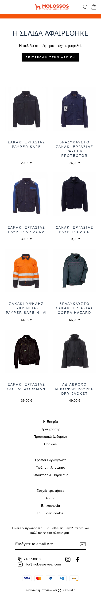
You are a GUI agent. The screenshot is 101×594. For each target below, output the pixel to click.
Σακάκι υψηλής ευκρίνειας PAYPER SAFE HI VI (26, 308)
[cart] (93, 7)
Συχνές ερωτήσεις (50, 490)
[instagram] (67, 559)
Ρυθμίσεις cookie (50, 513)
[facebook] (77, 559)
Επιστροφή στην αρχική (50, 57)
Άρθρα (51, 498)
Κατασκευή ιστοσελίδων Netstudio (50, 590)
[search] (85, 7)
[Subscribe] (83, 544)
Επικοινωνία (50, 505)
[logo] (51, 7)
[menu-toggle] (9, 7)
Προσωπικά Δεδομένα (50, 436)
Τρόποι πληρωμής (50, 467)
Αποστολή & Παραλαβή (50, 475)
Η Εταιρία (50, 421)
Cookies (50, 444)
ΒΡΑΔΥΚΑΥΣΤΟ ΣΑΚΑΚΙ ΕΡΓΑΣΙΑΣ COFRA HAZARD (74, 308)
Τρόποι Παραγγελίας (50, 460)
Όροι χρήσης (51, 429)
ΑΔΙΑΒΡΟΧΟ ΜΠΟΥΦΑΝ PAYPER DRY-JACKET (74, 389)
